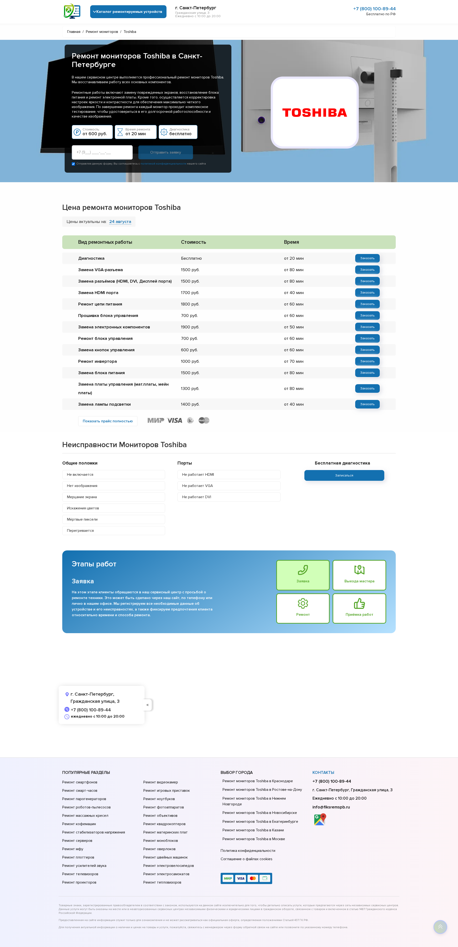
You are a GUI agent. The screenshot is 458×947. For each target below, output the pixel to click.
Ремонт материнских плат (165, 832)
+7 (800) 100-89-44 (374, 8)
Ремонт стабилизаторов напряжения (93, 832)
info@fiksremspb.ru (331, 807)
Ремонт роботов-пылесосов (86, 807)
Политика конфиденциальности (248, 850)
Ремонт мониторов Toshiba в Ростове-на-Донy (262, 789)
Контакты (323, 772)
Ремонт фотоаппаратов (163, 807)
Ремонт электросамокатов (166, 874)
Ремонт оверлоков (159, 849)
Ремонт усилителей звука (84, 865)
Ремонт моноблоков (160, 840)
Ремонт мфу (72, 849)
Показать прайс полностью (108, 421)
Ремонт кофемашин (79, 824)
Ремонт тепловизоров (162, 882)
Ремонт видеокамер (160, 782)
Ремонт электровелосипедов (168, 865)
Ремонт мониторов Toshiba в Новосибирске (260, 812)
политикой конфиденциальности (163, 164)
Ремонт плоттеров (78, 857)
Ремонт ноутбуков (159, 799)
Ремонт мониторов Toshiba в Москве (254, 839)
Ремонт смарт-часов (79, 790)
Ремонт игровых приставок (166, 790)
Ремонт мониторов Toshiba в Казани (253, 830)
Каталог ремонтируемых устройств (129, 11)
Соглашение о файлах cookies (246, 859)
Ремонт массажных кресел (85, 815)
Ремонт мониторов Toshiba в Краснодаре (258, 781)
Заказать (367, 258)
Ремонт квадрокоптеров (164, 824)
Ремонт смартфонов (79, 782)
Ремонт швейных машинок (165, 857)
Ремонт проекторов (79, 882)
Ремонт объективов (160, 815)
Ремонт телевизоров (80, 874)
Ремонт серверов (77, 840)
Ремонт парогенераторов (84, 799)
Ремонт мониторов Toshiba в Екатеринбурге (260, 821)
